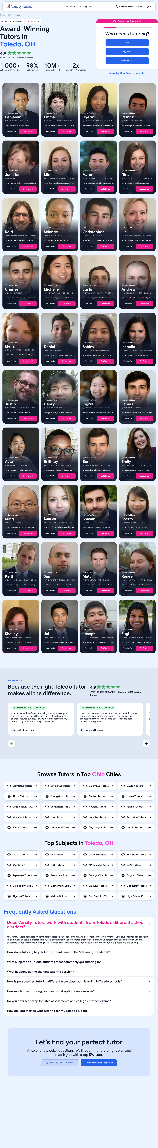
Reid (9, 232)
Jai (46, 634)
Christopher (93, 232)
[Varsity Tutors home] (19, 6)
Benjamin (13, 117)
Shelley (11, 634)
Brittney (51, 461)
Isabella (128, 347)
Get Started (28, 131)
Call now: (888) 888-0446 (130, 6)
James (127, 404)
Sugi (125, 634)
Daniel (49, 347)
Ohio (10, 15)
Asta (9, 461)
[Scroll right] (146, 743)
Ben (86, 461)
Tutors (2, 15)
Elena (10, 346)
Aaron (88, 174)
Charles (12, 289)
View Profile (11, 131)
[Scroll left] (11, 743)
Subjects (69, 6)
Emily (126, 461)
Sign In (148, 6)
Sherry (127, 519)
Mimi (48, 174)
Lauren (50, 518)
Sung (9, 519)
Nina (125, 174)
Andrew (128, 289)
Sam (47, 576)
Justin (88, 289)
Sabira (88, 347)
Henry (49, 404)
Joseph (89, 634)
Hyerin (88, 117)
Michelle (51, 289)
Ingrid (88, 404)
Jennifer (12, 174)
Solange (51, 232)
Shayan (89, 519)
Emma (49, 117)
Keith (9, 576)
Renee (127, 576)
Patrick (127, 117)
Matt (87, 576)
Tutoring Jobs (86, 6)
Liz (123, 232)
